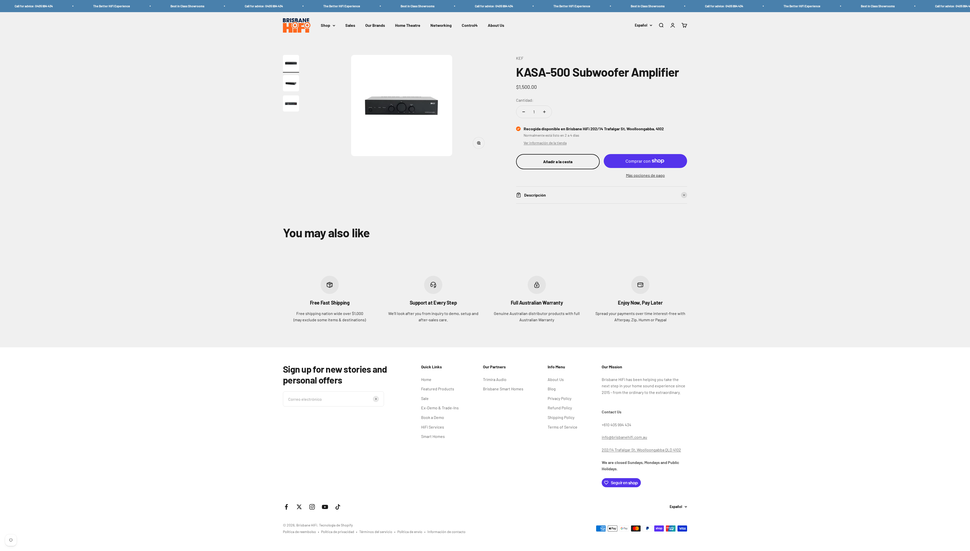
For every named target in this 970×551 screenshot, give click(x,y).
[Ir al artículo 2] (291, 84)
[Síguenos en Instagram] (312, 506)
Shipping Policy (561, 417)
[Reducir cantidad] (523, 112)
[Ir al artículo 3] (291, 104)
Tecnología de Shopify (336, 525)
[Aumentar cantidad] (544, 112)
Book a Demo (432, 417)
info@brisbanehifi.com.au (624, 437)
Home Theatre (407, 25)
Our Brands (375, 25)
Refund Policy (560, 407)
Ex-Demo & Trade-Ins (440, 407)
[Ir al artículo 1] (291, 64)
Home (426, 379)
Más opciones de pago (645, 175)
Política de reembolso (299, 531)
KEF (519, 58)
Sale (425, 398)
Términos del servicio (375, 531)
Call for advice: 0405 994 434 (224, 6)
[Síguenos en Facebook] (286, 506)
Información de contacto (446, 531)
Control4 (470, 25)
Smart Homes (433, 436)
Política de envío (409, 531)
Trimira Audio (494, 379)
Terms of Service (562, 427)
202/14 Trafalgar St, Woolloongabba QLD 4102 (641, 449)
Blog (552, 388)
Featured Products (437, 388)
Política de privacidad (337, 531)
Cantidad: (524, 100)
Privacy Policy (559, 398)
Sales (350, 25)
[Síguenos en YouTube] (325, 506)
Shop (325, 25)
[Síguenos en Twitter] (299, 506)
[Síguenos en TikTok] (337, 506)
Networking (441, 25)
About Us (496, 25)
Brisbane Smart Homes (503, 388)
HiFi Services (432, 427)
